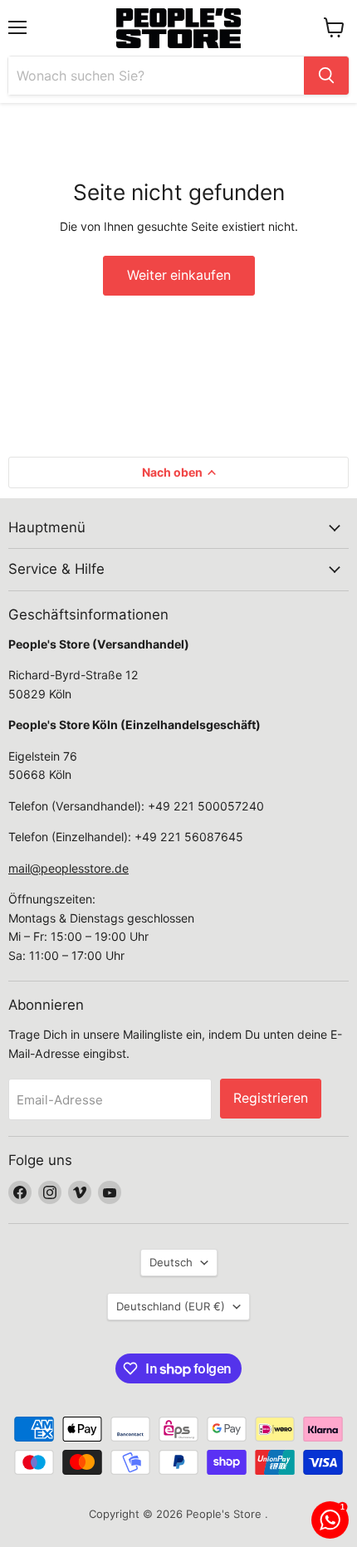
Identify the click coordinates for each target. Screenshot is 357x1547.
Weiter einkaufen (179, 275)
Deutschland (170, 1306)
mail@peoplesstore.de (68, 868)
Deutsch (171, 1262)
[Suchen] (326, 75)
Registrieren (270, 1098)
